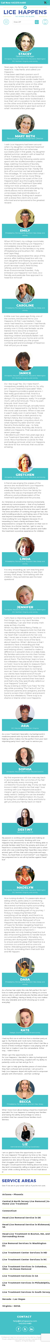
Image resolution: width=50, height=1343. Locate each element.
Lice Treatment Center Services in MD (24, 1252)
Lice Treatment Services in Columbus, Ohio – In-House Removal (24, 1267)
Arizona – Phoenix (12, 1194)
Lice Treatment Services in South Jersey (26, 1292)
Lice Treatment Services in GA (20, 1276)
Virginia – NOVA (11, 1306)
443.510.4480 (25, 1323)
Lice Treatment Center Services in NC (24, 1259)
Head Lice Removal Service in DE (21, 1217)
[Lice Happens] (25, 11)
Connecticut (9, 1211)
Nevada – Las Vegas (13, 1299)
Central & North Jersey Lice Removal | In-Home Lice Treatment (26, 1202)
